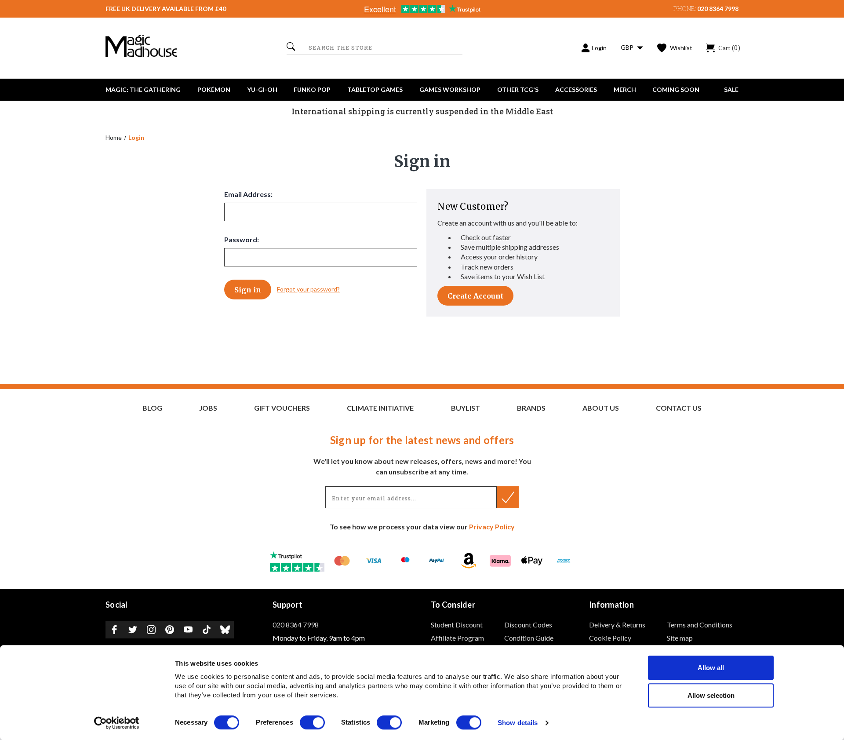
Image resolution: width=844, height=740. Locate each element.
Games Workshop (449, 89)
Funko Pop (312, 89)
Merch (625, 89)
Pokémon (213, 89)
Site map (680, 638)
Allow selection (711, 695)
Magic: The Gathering (143, 89)
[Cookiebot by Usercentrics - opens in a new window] (116, 722)
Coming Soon (675, 89)
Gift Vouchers (282, 408)
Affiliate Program (457, 638)
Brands (531, 408)
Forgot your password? (308, 289)
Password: (241, 239)
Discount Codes (528, 624)
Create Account (475, 296)
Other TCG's (517, 89)
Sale (731, 89)
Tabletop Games (375, 89)
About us (600, 408)
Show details (518, 723)
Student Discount (457, 624)
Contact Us (679, 408)
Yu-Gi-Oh (262, 89)
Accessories (576, 89)
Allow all (711, 667)
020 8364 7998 (717, 8)
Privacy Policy (492, 526)
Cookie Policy (610, 638)
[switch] (312, 722)
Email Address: (248, 194)
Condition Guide (528, 638)
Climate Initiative (380, 408)
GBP (628, 47)
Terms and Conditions (699, 624)
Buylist (465, 408)
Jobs (208, 408)
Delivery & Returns (617, 624)
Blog (152, 408)
